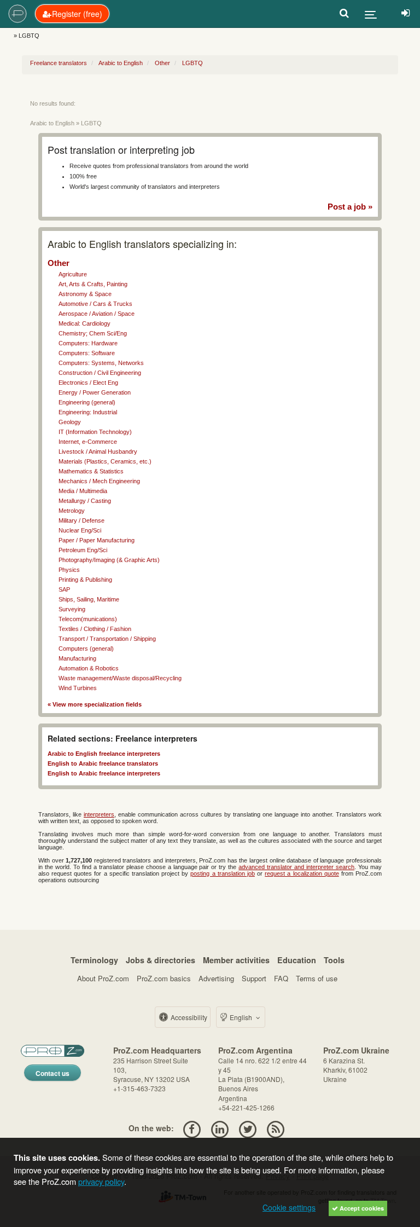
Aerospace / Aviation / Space (97, 313)
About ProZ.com (103, 978)
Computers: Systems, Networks (101, 363)
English (241, 1017)
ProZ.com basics (164, 978)
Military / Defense (81, 520)
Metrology (72, 510)
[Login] (405, 13)
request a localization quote (302, 873)
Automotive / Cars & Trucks (95, 303)
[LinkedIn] (219, 1127)
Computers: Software (87, 353)
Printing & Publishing (85, 579)
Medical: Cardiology (84, 323)
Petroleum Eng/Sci (83, 550)
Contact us (52, 1073)
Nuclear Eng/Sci (80, 530)
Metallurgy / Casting (85, 500)
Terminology (94, 959)
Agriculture (73, 274)
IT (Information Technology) (95, 432)
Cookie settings (289, 1207)
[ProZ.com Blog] (276, 1127)
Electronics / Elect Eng (88, 382)
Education (296, 959)
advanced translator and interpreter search (296, 867)
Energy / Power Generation (95, 392)
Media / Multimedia (83, 491)
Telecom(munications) (88, 619)
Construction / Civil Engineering (100, 372)
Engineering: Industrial (88, 412)
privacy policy (101, 1181)
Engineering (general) (87, 402)
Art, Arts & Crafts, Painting (93, 284)
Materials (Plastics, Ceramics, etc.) (105, 461)
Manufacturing (77, 658)
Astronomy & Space (85, 294)
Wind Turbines (78, 688)
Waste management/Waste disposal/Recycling (120, 678)
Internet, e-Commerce (88, 441)
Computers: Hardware (88, 343)
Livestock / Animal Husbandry (98, 451)
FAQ (281, 978)
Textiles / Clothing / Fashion (95, 629)
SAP (64, 589)
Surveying (72, 609)
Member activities (236, 959)
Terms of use (316, 978)
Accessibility (188, 1017)
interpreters (99, 814)
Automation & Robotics (89, 668)
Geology (70, 422)
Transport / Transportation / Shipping (107, 638)
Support (254, 978)
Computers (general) (86, 648)
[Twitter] (248, 1127)
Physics (69, 569)
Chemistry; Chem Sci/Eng (93, 333)
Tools (334, 959)
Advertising (216, 978)
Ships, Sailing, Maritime (89, 599)
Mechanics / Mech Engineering (99, 481)
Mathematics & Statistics (91, 471)
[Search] (344, 13)
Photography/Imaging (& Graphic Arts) (109, 560)
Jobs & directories (160, 959)
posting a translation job (222, 873)
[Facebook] (192, 1127)
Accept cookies (361, 1208)
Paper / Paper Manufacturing (97, 540)
